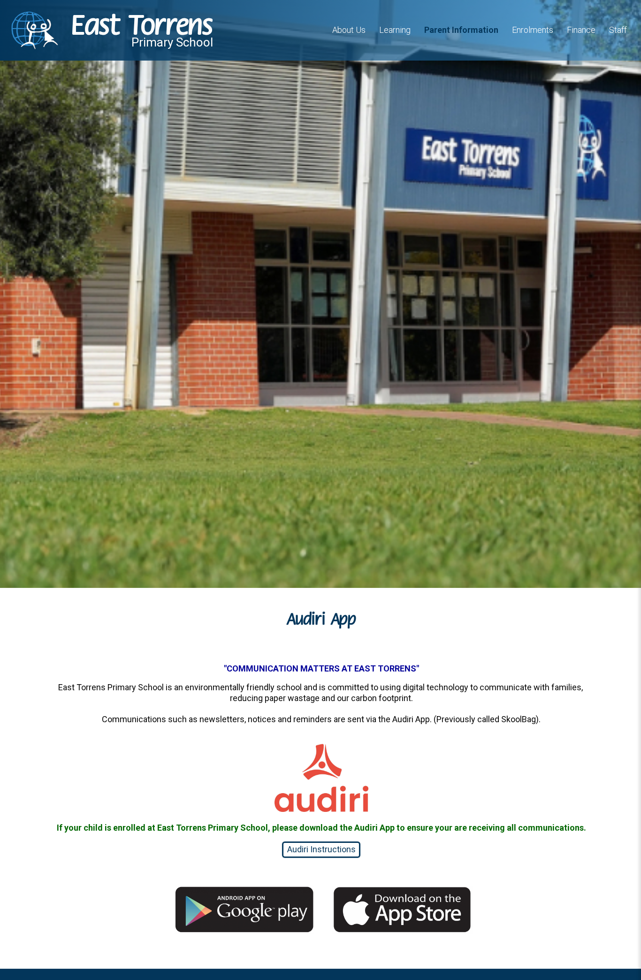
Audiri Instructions (321, 849)
